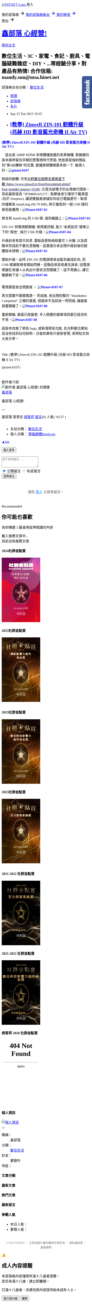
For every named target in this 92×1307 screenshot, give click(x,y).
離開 (24, 1298)
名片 (13, 106)
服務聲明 (46, 1247)
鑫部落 (7, 392)
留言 (38, 417)
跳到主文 (8, 45)
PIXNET (20, 1242)
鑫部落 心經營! (24, 33)
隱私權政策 (76, 1242)
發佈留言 (9, 476)
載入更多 (9, 450)
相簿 (13, 96)
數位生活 (37, 87)
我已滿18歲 (10, 1298)
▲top (5, 441)
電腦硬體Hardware (41, 434)
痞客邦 (29, 417)
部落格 (15, 101)
